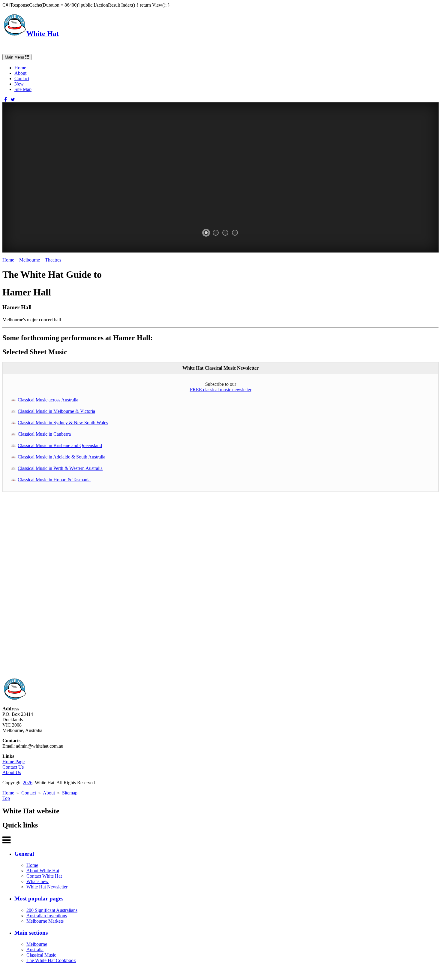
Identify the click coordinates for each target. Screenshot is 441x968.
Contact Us (13, 767)
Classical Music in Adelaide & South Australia (61, 456)
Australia (35, 949)
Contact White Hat (44, 876)
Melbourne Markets (45, 921)
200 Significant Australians (51, 910)
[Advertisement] (182, 588)
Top (6, 798)
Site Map (23, 89)
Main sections (31, 933)
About (20, 73)
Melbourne (29, 259)
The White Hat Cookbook (51, 960)
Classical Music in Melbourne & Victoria (56, 411)
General (24, 854)
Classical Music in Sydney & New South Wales (63, 422)
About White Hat (42, 870)
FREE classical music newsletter (220, 389)
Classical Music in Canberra (44, 434)
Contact (21, 78)
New (19, 83)
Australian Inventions (46, 915)
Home (20, 67)
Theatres (53, 259)
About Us (11, 772)
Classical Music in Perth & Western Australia (60, 468)
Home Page (13, 761)
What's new (37, 881)
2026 (27, 782)
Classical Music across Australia (48, 399)
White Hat (42, 34)
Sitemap (69, 792)
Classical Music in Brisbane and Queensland (60, 445)
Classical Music (41, 954)
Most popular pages (38, 898)
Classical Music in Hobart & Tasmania (54, 479)
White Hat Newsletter (47, 886)
